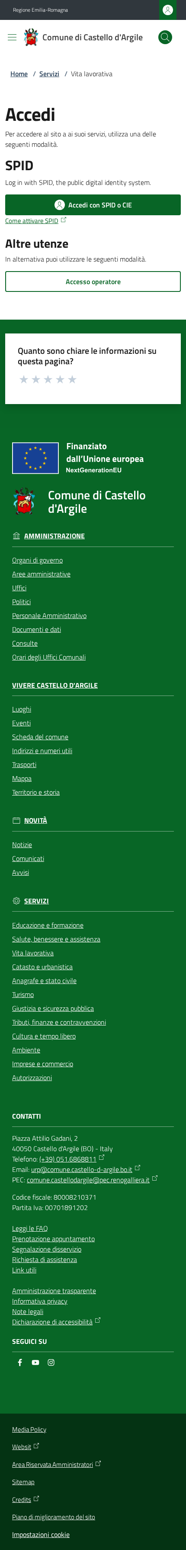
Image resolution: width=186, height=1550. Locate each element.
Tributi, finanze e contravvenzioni (59, 1022)
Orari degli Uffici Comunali (49, 657)
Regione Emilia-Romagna (40, 10)
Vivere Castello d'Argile (55, 685)
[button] (165, 37)
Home (19, 73)
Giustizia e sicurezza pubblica (53, 1008)
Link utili (24, 1270)
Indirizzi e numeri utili (42, 750)
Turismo (23, 994)
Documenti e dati (36, 629)
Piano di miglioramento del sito (53, 1517)
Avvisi (20, 872)
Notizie (22, 844)
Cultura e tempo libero (44, 1036)
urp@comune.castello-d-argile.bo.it (81, 1169)
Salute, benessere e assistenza (56, 939)
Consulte (25, 643)
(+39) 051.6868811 (67, 1159)
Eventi (21, 723)
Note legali (27, 1311)
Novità (35, 820)
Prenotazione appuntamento (53, 1238)
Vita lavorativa (33, 953)
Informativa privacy (39, 1301)
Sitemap (23, 1482)
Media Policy (29, 1429)
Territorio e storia (36, 792)
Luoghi (21, 709)
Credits (21, 1500)
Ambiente (26, 1050)
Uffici (19, 587)
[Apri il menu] (12, 37)
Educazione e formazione (47, 925)
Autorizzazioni (32, 1077)
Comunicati (28, 858)
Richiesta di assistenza (44, 1259)
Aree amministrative (41, 574)
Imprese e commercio (42, 1063)
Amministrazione (54, 536)
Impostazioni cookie (41, 1534)
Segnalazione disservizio (46, 1249)
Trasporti (24, 764)
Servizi (49, 73)
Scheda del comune (40, 736)
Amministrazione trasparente (54, 1290)
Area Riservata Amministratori (52, 1464)
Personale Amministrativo (49, 615)
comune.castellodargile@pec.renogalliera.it (88, 1180)
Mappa (22, 778)
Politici (21, 601)
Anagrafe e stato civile (44, 980)
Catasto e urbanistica (42, 966)
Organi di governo (37, 560)
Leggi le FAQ (30, 1228)
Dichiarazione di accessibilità (52, 1322)
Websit (21, 1447)
